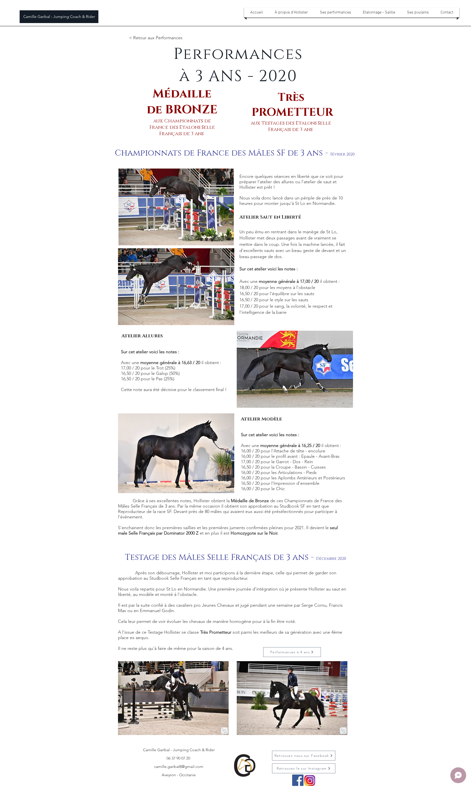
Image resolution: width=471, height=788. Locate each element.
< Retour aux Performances (156, 37)
